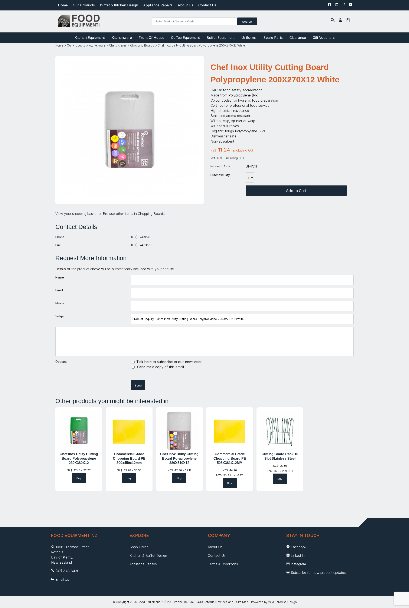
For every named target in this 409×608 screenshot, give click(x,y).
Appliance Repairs (158, 5)
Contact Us (207, 5)
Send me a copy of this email (160, 367)
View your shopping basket (76, 213)
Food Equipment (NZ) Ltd (154, 602)
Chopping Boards (142, 45)
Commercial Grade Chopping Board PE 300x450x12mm (129, 458)
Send (138, 385)
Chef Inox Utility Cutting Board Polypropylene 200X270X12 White (201, 45)
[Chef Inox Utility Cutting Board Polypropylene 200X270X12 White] (129, 197)
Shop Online (139, 547)
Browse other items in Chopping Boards (134, 213)
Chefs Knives (118, 45)
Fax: (58, 245)
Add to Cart (296, 190)
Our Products (84, 5)
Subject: (61, 316)
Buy (78, 478)
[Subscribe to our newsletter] (351, 5)
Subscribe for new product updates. (318, 572)
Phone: (60, 237)
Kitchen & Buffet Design (148, 555)
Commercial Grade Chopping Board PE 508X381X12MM (229, 458)
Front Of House (151, 37)
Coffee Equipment (185, 37)
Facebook (299, 547)
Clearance (297, 37)
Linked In (298, 555)
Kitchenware (122, 37)
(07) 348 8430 (67, 571)
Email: (59, 290)
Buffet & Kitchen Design (119, 5)
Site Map (242, 602)
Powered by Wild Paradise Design (274, 602)
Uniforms (248, 37)
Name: (60, 277)
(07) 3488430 (142, 237)
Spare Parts (273, 37)
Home (63, 5)
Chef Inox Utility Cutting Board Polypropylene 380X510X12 (179, 458)
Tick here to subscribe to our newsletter (168, 362)
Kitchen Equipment (90, 37)
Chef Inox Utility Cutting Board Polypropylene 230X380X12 (79, 458)
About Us (185, 5)
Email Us (62, 579)
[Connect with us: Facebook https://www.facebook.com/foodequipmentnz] (330, 5)
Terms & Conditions (223, 564)
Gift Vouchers (324, 37)
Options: (61, 361)
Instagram (298, 564)
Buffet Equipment (221, 37)
